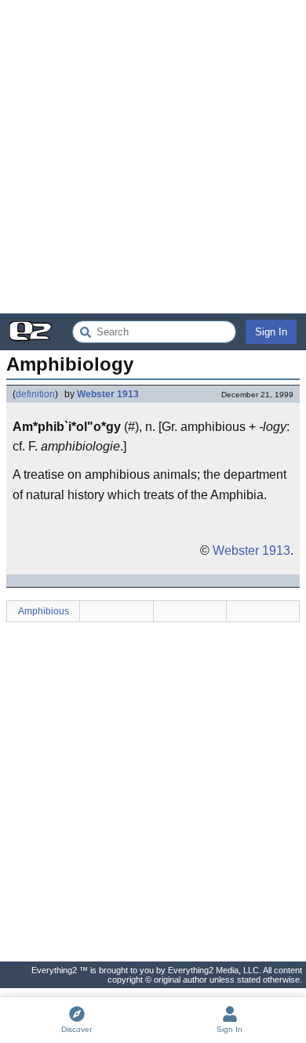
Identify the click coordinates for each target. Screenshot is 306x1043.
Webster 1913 (108, 394)
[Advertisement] (153, 157)
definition (35, 394)
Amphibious (43, 611)
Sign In (271, 332)
